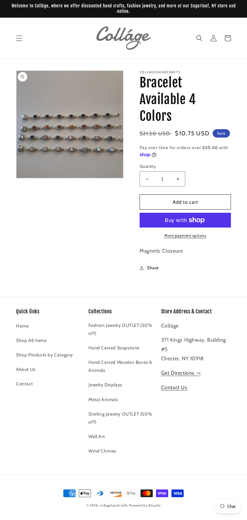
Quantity (148, 166)
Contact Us (174, 387)
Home (22, 326)
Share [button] (153, 268)
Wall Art (96, 436)
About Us (26, 369)
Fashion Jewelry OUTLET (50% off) (120, 329)
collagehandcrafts (114, 505)
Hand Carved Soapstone (114, 348)
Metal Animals (103, 399)
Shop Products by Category (44, 355)
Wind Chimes (102, 451)
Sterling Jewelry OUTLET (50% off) (120, 418)
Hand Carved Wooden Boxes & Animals (120, 366)
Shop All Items (31, 340)
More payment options (185, 235)
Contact (24, 384)
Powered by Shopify (145, 505)
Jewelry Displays (105, 385)
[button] (19, 38)
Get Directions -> (181, 373)
